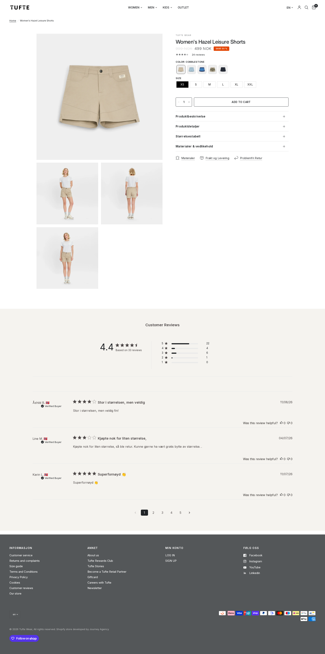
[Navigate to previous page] (135, 513)
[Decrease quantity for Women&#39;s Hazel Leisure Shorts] (178, 102)
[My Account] (299, 7)
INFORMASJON (20, 548)
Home (12, 20)
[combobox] (306, 7)
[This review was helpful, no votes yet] (281, 423)
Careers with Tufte (99, 582)
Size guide (16, 566)
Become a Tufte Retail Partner (106, 571)
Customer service (21, 555)
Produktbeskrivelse (191, 116)
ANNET (92, 548)
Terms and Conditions (23, 571)
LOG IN (170, 555)
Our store (15, 593)
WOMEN (133, 7)
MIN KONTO (174, 548)
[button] (180, 69)
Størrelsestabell (188, 136)
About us (93, 555)
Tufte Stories (95, 566)
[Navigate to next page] (189, 513)
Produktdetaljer (188, 126)
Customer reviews (21, 588)
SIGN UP (171, 561)
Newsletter (94, 588)
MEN (151, 7)
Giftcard (92, 577)
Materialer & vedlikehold (194, 146)
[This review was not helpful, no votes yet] (288, 423)
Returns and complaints (24, 561)
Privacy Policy (18, 577)
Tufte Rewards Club (100, 561)
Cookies (14, 582)
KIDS (166, 7)
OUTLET (183, 7)
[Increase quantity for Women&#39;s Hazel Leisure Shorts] (189, 102)
